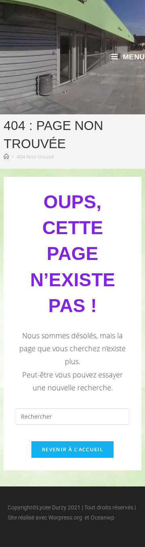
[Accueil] (6, 156)
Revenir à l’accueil (72, 449)
